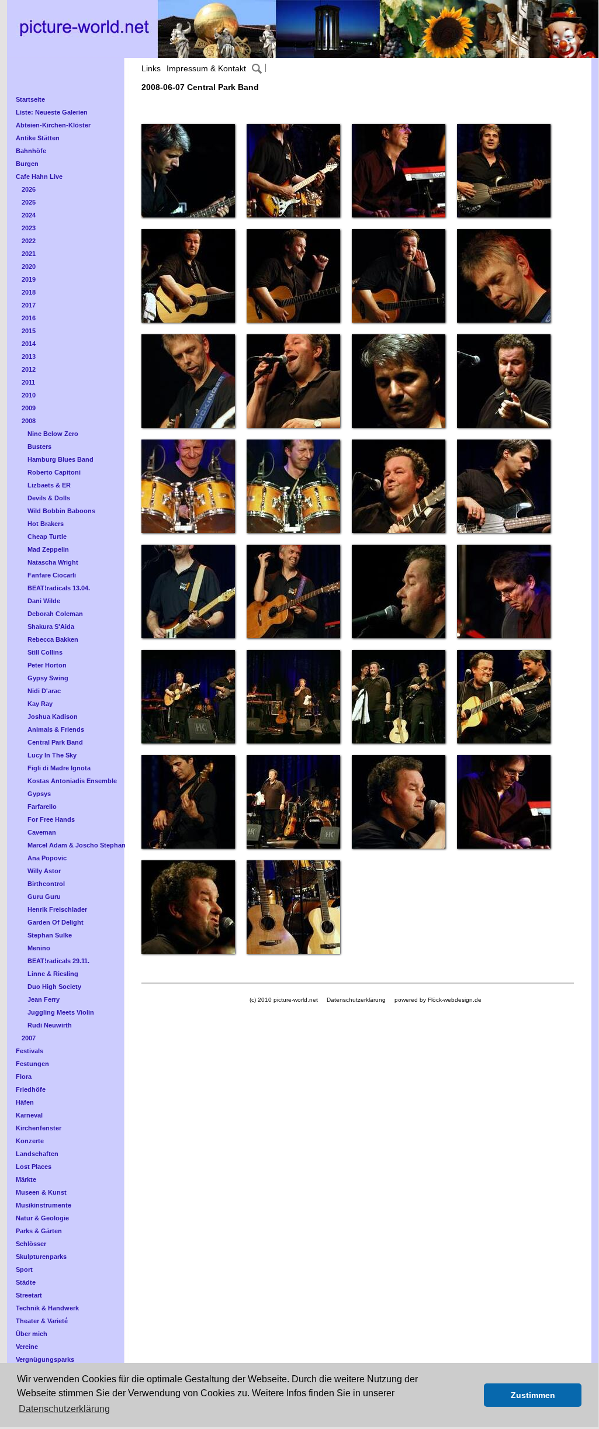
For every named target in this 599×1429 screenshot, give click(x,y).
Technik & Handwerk (47, 1308)
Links (151, 68)
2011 (28, 382)
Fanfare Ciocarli (51, 575)
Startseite (30, 99)
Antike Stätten (38, 137)
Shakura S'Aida (50, 626)
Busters (39, 446)
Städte (26, 1282)
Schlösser (31, 1243)
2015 (29, 330)
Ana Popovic (47, 857)
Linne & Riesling (52, 973)
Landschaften (37, 1153)
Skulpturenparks (41, 1256)
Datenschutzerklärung (356, 1000)
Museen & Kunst (41, 1192)
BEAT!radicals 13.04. (58, 587)
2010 (29, 395)
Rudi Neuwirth (49, 1025)
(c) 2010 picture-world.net (284, 1000)
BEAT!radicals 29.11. (58, 960)
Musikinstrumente (43, 1205)
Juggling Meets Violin (60, 1012)
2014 (29, 343)
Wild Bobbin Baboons (61, 510)
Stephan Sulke (49, 935)
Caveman (41, 832)
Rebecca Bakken (52, 639)
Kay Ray (40, 703)
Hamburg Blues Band (60, 459)
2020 (29, 266)
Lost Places (33, 1166)
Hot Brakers (45, 523)
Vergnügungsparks (45, 1359)
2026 (29, 189)
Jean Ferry (43, 999)
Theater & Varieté (42, 1320)
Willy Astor (44, 870)
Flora (24, 1076)
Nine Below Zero (52, 433)
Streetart (29, 1295)
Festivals (29, 1050)
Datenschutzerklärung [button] (64, 1409)
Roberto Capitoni (54, 472)
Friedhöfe (31, 1089)
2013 (29, 356)
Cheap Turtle (47, 536)
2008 (29, 420)
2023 (29, 227)
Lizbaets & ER (49, 485)
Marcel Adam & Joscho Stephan (76, 845)
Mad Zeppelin (48, 549)
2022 (29, 240)
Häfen (25, 1102)
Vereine (27, 1346)
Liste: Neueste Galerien (52, 112)
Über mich (31, 1333)
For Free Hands (51, 819)
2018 (29, 292)
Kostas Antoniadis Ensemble (72, 780)
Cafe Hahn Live (39, 176)
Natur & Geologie (42, 1218)
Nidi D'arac (44, 690)
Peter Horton (47, 665)
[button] (472, 1395)
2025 (29, 202)
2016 (29, 317)
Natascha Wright (52, 562)
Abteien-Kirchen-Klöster (53, 125)
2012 (29, 369)
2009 (29, 407)
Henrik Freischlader (57, 909)
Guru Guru (44, 896)
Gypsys (39, 793)
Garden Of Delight (55, 922)
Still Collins (45, 652)
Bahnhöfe (31, 150)
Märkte (26, 1179)
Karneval (29, 1115)
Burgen (27, 163)
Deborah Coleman (55, 613)
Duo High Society (54, 986)
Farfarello (42, 806)
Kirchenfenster (38, 1128)
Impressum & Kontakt (206, 68)
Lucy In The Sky (52, 755)
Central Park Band (55, 742)
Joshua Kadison (52, 716)
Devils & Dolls (48, 497)
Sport (24, 1269)
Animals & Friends (55, 729)
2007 (29, 1038)
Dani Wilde (43, 600)
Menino (38, 947)
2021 (29, 253)
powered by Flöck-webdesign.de (438, 1000)
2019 (29, 279)
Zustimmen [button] (533, 1395)
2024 (29, 215)
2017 (29, 305)
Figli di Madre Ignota (59, 767)
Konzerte (30, 1140)
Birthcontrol (46, 883)
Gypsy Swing (47, 677)
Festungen (32, 1063)
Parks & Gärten (39, 1230)
